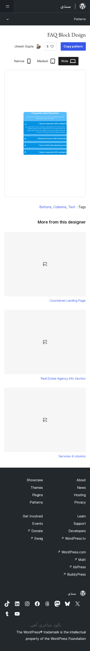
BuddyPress (74, 574)
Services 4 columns (72, 456)
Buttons (45, 207)
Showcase (35, 480)
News (81, 487)
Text (71, 207)
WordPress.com (71, 552)
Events (37, 523)
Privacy (80, 502)
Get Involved (33, 516)
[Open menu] (6, 6)
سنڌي (72, 593)
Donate (35, 531)
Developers (77, 531)
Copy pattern (73, 46)
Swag (36, 538)
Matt (80, 560)
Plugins (37, 495)
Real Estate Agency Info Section (63, 378)
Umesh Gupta (24, 46)
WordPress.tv (73, 538)
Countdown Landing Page (68, 300)
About (81, 480)
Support (80, 523)
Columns (59, 207)
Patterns (80, 19)
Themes (37, 487)
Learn (81, 516)
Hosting (80, 495)
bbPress (77, 567)
